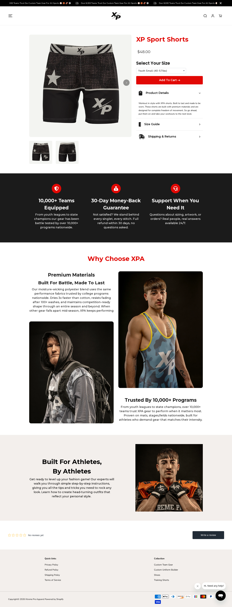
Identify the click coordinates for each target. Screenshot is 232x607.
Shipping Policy (52, 574)
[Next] (126, 82)
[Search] (205, 15)
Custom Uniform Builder (166, 569)
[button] (10, 15)
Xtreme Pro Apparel (34, 599)
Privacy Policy (51, 564)
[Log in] (212, 15)
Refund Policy (51, 569)
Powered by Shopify (54, 599)
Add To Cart (168, 80)
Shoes (157, 574)
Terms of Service (53, 580)
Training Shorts (161, 580)
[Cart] (220, 15)
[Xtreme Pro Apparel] (116, 15)
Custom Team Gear (163, 564)
